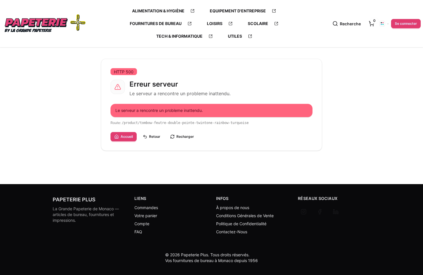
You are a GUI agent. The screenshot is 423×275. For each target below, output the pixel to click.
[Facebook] (319, 211)
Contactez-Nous (231, 231)
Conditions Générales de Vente (245, 215)
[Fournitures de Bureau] (190, 23)
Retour (154, 136)
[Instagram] (303, 211)
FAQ (138, 231)
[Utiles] (250, 36)
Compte (141, 223)
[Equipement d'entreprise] (274, 10)
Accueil (127, 136)
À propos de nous (232, 207)
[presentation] (371, 23)
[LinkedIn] (336, 211)
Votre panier (145, 215)
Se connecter (406, 23)
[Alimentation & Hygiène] (192, 10)
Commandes (146, 207)
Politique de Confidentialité (241, 223)
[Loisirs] (230, 23)
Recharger (185, 136)
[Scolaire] (276, 23)
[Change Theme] (384, 23)
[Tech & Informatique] (211, 36)
